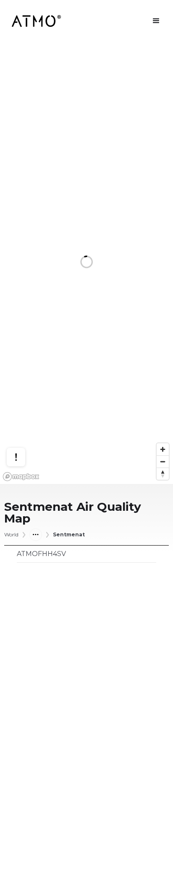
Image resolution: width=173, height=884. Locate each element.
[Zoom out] (163, 461)
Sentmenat (69, 535)
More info (24, 425)
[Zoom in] (163, 449)
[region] (86, 263)
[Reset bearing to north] (163, 474)
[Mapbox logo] (21, 476)
